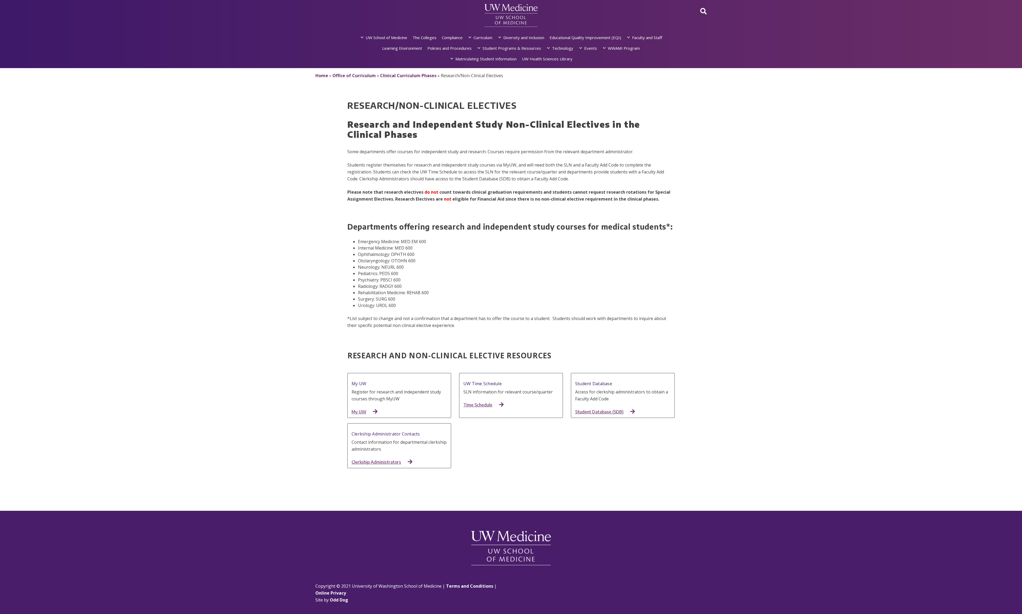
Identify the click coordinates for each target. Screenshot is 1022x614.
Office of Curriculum (354, 75)
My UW (359, 411)
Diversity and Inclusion (523, 37)
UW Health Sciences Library (547, 58)
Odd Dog (339, 600)
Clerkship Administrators (376, 462)
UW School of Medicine (386, 37)
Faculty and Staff (647, 37)
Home (321, 75)
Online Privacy (330, 593)
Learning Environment (402, 48)
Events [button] (590, 48)
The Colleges (424, 37)
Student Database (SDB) (599, 411)
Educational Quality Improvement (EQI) (585, 37)
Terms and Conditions (469, 586)
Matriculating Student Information (486, 58)
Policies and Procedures (449, 48)
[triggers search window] (703, 11)
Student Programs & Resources (512, 48)
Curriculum (482, 37)
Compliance (452, 37)
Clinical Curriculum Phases (408, 75)
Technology (562, 48)
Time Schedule (477, 405)
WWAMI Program (624, 48)
